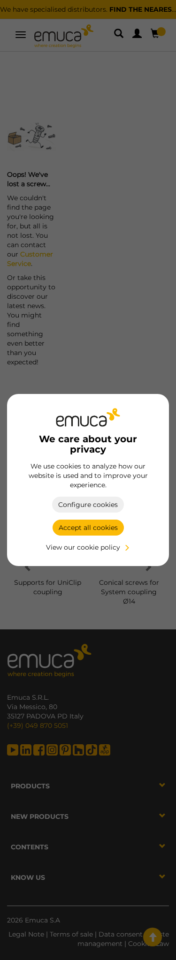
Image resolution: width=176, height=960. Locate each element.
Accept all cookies (88, 527)
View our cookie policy (83, 547)
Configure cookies (88, 504)
